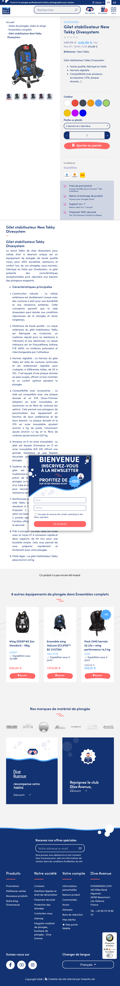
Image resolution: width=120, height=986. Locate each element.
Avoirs (65, 904)
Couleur (68, 96)
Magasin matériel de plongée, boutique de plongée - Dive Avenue (44, 931)
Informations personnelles (69, 887)
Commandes (69, 899)
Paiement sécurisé (44, 899)
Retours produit (71, 894)
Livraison (39, 886)
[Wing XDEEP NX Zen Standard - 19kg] (22, 644)
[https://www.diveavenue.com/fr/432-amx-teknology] (76, 727)
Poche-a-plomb (73, 119)
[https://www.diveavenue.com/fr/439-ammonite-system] (60, 727)
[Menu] (115, 934)
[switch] (110, 955)
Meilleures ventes (16, 891)
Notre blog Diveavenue (13, 902)
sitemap (38, 918)
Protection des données (42, 906)
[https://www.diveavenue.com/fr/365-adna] (12, 727)
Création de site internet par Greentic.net (71, 979)
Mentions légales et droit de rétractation (45, 892)
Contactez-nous (43, 913)
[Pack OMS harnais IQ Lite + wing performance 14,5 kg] (97, 644)
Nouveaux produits (17, 895)
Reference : (70, 51)
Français (86, 964)
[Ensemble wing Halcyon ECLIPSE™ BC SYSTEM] (60, 644)
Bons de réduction (72, 914)
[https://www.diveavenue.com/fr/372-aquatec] (108, 727)
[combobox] (87, 126)
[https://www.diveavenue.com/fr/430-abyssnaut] (28, 727)
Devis (98, 2)
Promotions (12, 886)
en (114, 2)
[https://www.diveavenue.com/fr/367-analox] (92, 727)
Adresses (67, 909)
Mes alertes (69, 919)
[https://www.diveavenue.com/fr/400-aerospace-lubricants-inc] (44, 727)
